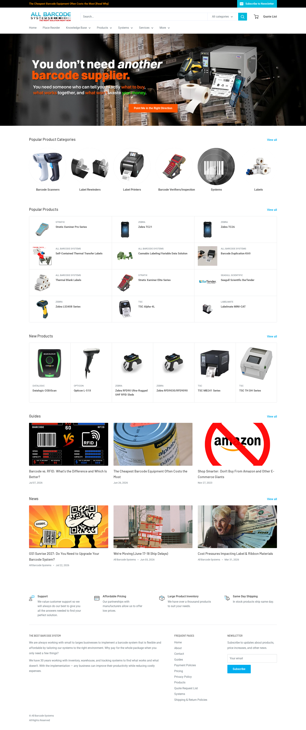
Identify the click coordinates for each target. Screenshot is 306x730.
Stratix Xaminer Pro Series (71, 227)
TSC (140, 301)
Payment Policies (185, 665)
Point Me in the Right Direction (153, 108)
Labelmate (227, 301)
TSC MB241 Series (209, 390)
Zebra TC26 (228, 227)
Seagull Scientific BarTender (237, 280)
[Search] (242, 17)
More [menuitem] (163, 27)
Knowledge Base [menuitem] (76, 27)
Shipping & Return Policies (190, 699)
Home (178, 642)
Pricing (178, 671)
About (178, 648)
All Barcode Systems (68, 248)
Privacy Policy (183, 676)
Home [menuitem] (32, 27)
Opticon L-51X (82, 390)
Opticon (79, 385)
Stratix (60, 222)
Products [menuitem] (102, 27)
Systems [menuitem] (123, 27)
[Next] (277, 373)
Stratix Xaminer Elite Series (154, 280)
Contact (179, 653)
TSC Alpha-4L (146, 306)
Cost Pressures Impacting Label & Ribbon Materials (235, 553)
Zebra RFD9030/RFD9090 (172, 390)
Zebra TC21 (145, 227)
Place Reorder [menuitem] (51, 27)
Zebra (141, 222)
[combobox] (143, 17)
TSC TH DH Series (250, 390)
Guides (178, 659)
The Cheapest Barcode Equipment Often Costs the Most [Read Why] (69, 3)
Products (179, 682)
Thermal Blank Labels (68, 280)
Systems (179, 694)
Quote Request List (186, 688)
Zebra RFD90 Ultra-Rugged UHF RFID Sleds (131, 392)
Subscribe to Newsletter (259, 3)
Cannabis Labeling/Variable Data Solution (162, 253)
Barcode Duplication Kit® (236, 253)
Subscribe (239, 669)
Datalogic (39, 385)
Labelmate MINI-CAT (233, 306)
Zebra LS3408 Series (68, 306)
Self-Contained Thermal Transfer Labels (79, 253)
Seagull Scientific (232, 275)
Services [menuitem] (144, 27)
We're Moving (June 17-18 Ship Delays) (141, 553)
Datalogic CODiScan (44, 390)
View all (272, 140)
